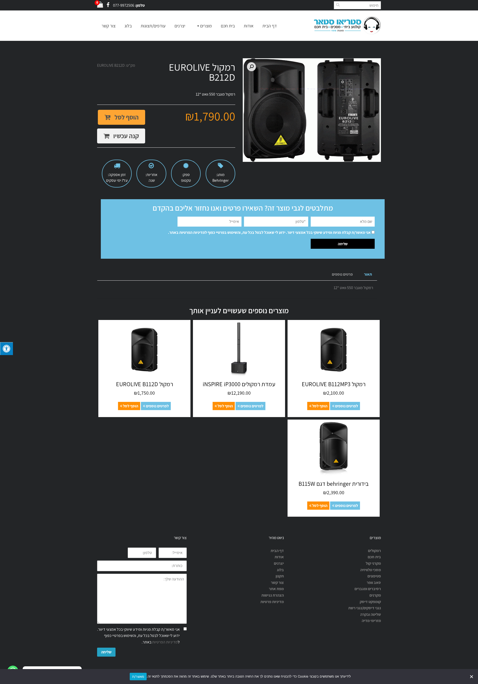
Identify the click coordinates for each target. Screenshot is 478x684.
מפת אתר (276, 588)
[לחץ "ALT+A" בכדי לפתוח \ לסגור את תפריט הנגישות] (6, 348)
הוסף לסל (126, 117)
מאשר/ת (138, 677)
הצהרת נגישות (272, 595)
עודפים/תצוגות (153, 26)
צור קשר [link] (277, 582)
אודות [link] (279, 557)
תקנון (280, 576)
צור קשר (109, 26)
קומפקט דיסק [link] (370, 601)
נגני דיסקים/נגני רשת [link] (364, 608)
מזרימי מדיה (371, 620)
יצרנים (180, 26)
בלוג (128, 26)
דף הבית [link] (277, 550)
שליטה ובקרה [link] (370, 614)
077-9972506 (123, 5)
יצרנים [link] (279, 563)
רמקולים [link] (374, 550)
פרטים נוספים (342, 274)
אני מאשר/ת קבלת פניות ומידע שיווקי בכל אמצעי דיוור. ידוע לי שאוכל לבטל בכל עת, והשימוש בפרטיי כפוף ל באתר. (269, 232)
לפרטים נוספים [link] (346, 406)
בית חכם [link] (374, 557)
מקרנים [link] (375, 595)
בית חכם (228, 26)
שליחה (106, 652)
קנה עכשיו (125, 136)
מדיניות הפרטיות (192, 232)
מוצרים (206, 26)
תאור (368, 274)
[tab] (368, 274)
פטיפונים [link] (374, 576)
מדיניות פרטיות (272, 601)
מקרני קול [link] (373, 563)
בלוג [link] (280, 569)
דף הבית (269, 26)
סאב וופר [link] (374, 582)
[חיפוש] (338, 4)
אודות (248, 26)
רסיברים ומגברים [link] (368, 588)
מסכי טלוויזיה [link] (370, 569)
